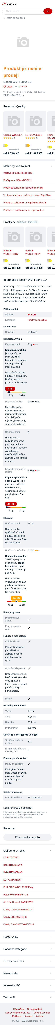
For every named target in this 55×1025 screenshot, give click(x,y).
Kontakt (28, 1016)
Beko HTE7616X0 (12, 865)
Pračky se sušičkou (15, 18)
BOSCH (32, 314)
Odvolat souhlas (42, 1013)
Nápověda (18, 1009)
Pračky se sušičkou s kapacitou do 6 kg (23, 188)
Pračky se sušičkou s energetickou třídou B (24, 202)
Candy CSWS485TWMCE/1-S (18, 924)
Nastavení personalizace (17, 1013)
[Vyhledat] (47, 11)
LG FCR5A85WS (12, 880)
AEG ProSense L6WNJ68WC (18, 902)
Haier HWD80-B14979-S (15, 894)
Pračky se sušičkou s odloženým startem (23, 210)
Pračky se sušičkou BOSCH (17, 180)
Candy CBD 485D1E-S (15, 917)
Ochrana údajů (34, 1009)
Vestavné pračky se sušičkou (17, 173)
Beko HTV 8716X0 (12, 872)
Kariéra (39, 1016)
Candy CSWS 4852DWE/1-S (18, 909)
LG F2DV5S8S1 (11, 857)
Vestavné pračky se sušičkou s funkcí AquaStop (27, 195)
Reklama (16, 1016)
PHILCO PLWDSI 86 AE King (18, 887)
